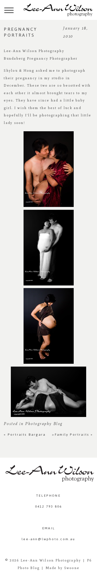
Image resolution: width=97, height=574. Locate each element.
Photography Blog (44, 423)
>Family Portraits (72, 434)
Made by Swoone (63, 568)
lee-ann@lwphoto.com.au (48, 539)
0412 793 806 (48, 506)
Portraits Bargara (25, 434)
